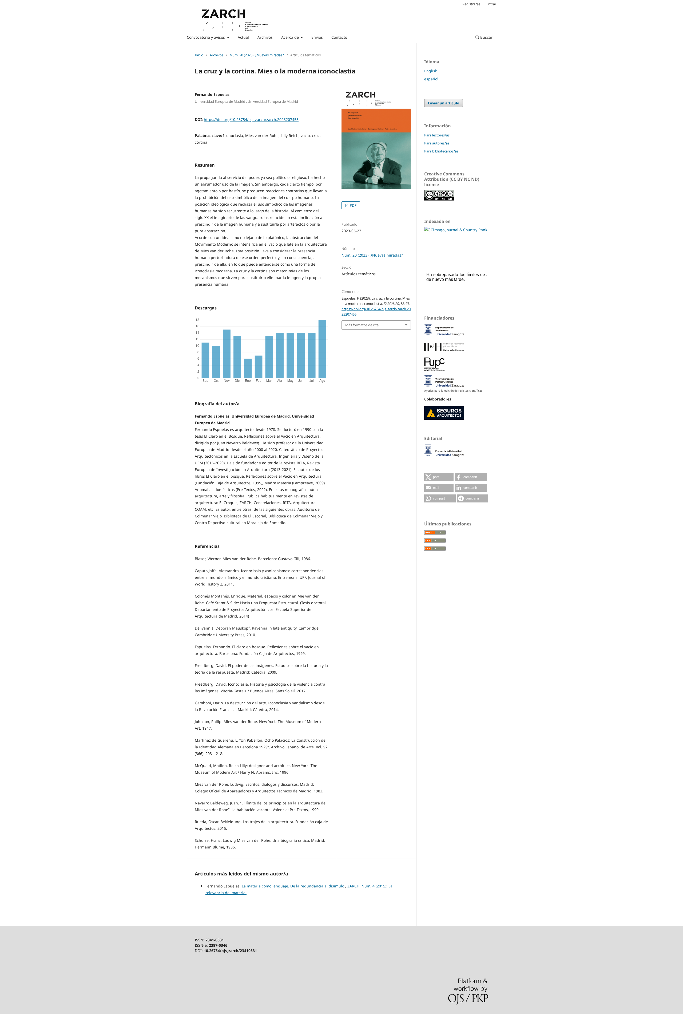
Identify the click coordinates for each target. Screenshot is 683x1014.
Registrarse (471, 4)
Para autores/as (436, 143)
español (431, 78)
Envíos (317, 37)
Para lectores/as (437, 135)
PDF (352, 205)
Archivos (265, 37)
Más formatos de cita (362, 325)
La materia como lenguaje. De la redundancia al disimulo (293, 886)
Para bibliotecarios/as (441, 151)
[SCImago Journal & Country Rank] (455, 229)
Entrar (491, 4)
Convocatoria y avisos (206, 37)
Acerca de (290, 37)
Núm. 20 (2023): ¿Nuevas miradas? (257, 55)
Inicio (199, 55)
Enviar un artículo (443, 103)
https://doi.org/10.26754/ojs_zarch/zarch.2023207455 (251, 119)
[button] (439, 477)
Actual (243, 37)
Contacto (339, 37)
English (431, 70)
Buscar (486, 37)
